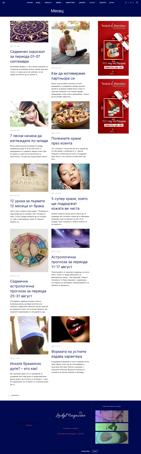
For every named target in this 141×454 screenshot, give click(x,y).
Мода (38, 2)
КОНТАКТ (81, 434)
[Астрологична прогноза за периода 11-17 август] (70, 238)
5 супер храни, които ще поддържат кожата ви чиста (69, 203)
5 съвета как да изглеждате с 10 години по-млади (108, 416)
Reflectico (29, 425)
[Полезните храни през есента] (70, 115)
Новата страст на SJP (106, 427)
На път (92, 2)
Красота (48, 2)
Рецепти (103, 2)
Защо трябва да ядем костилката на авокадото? (106, 437)
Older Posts (15, 395)
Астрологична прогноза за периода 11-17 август (69, 262)
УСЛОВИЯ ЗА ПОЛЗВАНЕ (70, 428)
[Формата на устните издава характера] (70, 329)
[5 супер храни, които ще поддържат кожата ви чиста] (70, 176)
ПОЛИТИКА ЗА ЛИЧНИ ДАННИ (66, 434)
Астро (111, 2)
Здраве (58, 2)
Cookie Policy (85, 451)
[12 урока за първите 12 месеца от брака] (29, 178)
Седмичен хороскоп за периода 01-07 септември (27, 56)
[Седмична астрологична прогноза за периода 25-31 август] (29, 250)
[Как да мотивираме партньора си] (70, 42)
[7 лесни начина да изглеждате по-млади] (29, 114)
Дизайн (82, 2)
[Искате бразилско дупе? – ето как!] (29, 335)
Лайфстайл (70, 2)
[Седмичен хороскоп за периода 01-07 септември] (29, 31)
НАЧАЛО (30, 2)
